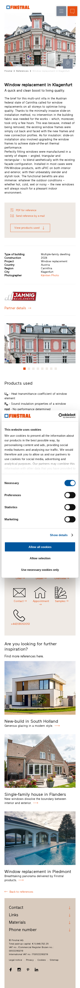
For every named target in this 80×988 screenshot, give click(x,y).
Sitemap (54, 960)
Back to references (21, 891)
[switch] (70, 495)
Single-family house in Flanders (35, 794)
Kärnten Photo (50, 275)
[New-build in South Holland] (40, 688)
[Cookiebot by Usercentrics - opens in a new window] (59, 415)
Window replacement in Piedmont (37, 871)
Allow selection (40, 558)
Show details (59, 535)
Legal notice (15, 960)
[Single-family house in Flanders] (40, 761)
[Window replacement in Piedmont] (40, 838)
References (22, 71)
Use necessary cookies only (40, 569)
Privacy (30, 960)
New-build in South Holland (31, 721)
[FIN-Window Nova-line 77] (51, 60)
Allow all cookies (40, 546)
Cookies (41, 960)
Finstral (8, 71)
